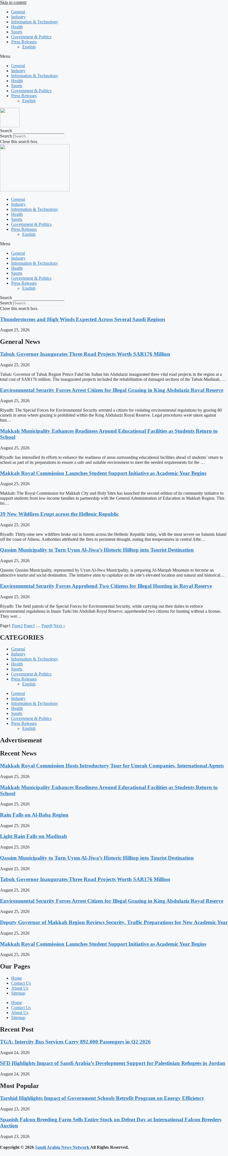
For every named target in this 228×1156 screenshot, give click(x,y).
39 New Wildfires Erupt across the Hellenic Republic (59, 514)
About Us (19, 988)
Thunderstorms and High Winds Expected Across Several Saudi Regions (82, 319)
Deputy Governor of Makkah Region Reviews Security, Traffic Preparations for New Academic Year (114, 922)
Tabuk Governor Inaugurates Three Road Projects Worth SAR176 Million (85, 354)
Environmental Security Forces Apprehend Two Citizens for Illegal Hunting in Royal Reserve (106, 586)
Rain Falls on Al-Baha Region (34, 815)
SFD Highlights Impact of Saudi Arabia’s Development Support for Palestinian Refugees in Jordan (112, 1063)
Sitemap (18, 993)
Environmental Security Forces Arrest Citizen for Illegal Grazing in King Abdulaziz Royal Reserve (111, 390)
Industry (18, 16)
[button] (114, 56)
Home (16, 978)
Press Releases (24, 41)
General (18, 11)
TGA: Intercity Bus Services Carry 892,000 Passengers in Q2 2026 (75, 1042)
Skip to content (13, 2)
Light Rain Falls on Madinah (33, 836)
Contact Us (21, 983)
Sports (16, 31)
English (29, 46)
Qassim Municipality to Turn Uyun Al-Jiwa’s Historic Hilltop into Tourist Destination (97, 550)
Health (17, 26)
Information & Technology (34, 21)
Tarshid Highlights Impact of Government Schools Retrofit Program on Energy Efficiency (102, 1098)
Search (6, 136)
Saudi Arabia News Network (62, 1147)
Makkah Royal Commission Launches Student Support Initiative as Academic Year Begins (103, 473)
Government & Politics (31, 36)
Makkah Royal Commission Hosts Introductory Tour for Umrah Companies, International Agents (112, 766)
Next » (59, 625)
